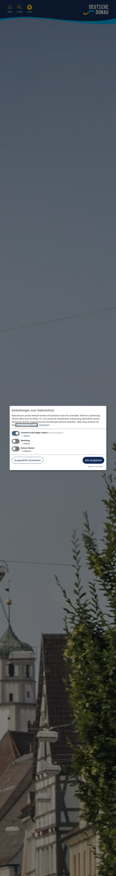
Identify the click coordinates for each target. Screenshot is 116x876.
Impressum (44, 425)
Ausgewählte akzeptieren (27, 460)
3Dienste (26, 451)
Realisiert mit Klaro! (95, 467)
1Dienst (25, 436)
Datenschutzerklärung (26, 425)
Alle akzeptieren (93, 460)
